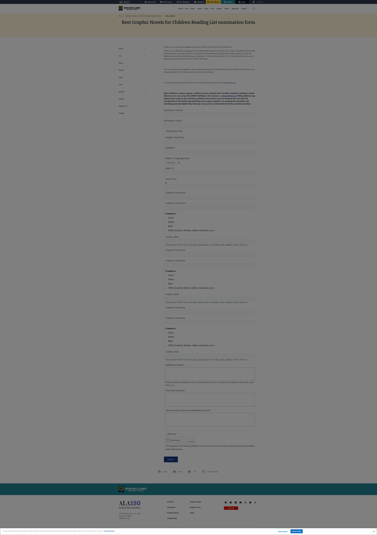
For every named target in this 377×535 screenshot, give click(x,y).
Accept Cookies (296, 531)
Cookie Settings (283, 531)
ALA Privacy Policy (109, 531)
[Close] (374, 531)
